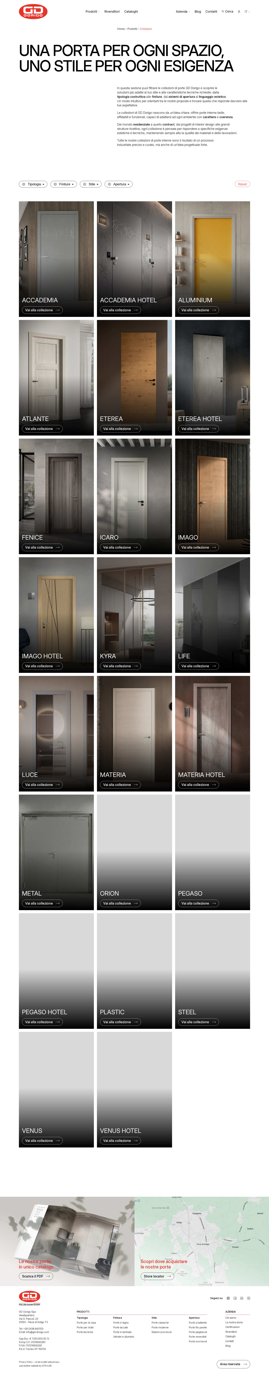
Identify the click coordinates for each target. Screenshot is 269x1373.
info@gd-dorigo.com (37, 1332)
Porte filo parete (198, 1327)
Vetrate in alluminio (123, 1336)
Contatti (211, 11)
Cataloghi (131, 11)
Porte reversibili (197, 1336)
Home (121, 29)
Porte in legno (121, 1322)
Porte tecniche (85, 1332)
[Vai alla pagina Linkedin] (241, 1298)
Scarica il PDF (32, 1276)
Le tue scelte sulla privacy (47, 1362)
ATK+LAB (47, 1365)
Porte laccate (120, 1327)
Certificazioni (232, 1327)
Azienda (181, 11)
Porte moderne (160, 1327)
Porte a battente (198, 1322)
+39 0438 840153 (33, 1328)
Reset (242, 184)
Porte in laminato (122, 1332)
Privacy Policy (26, 1362)
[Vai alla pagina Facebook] (235, 1298)
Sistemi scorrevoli (161, 1332)
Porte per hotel (85, 1327)
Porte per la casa (86, 1322)
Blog (198, 11)
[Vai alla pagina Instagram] (228, 1298)
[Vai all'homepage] (33, 11)
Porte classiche (160, 1322)
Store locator (154, 1276)
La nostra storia (234, 1322)
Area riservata (230, 1364)
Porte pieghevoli (198, 1332)
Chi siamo (230, 1317)
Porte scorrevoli (198, 1341)
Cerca (229, 11)
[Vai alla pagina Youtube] (248, 1298)
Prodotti (91, 11)
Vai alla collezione (39, 310)
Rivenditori (112, 11)
